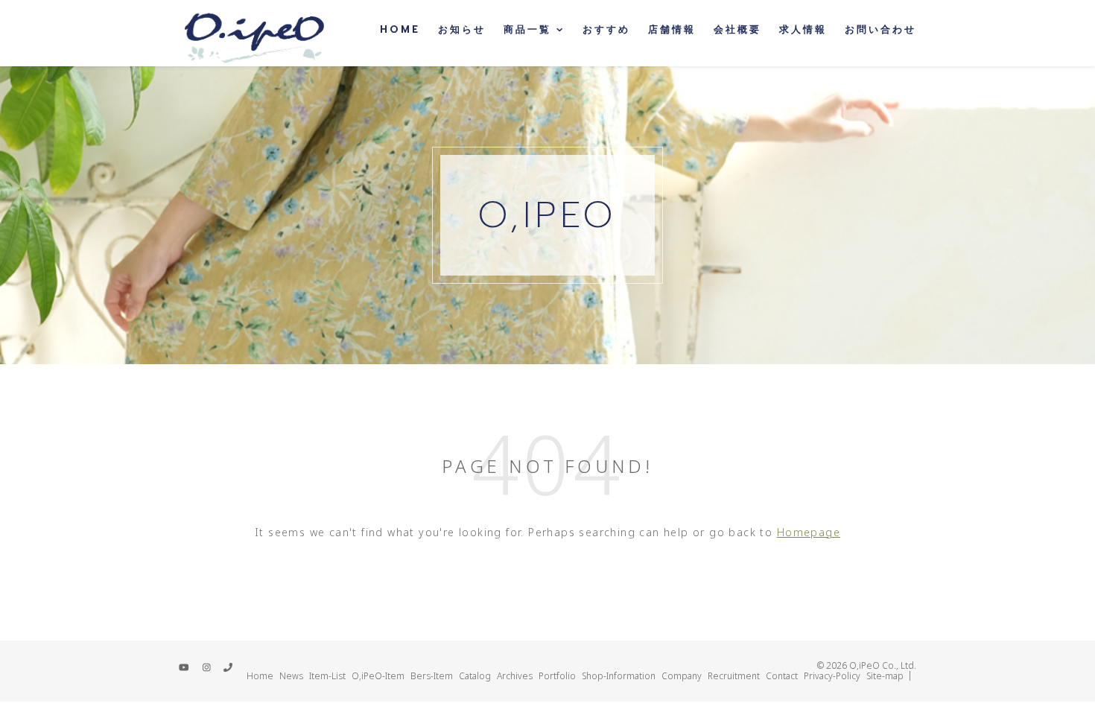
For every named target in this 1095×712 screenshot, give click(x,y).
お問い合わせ (880, 29)
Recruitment (734, 676)
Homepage (808, 532)
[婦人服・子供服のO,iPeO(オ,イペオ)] (253, 33)
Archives (515, 676)
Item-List (327, 676)
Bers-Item (431, 676)
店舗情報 (672, 29)
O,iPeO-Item (378, 676)
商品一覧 (527, 29)
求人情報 (803, 29)
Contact (782, 676)
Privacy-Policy (832, 676)
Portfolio (557, 676)
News (291, 676)
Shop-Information (619, 676)
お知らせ (462, 29)
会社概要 (737, 29)
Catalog (475, 676)
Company (681, 676)
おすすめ (606, 29)
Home (400, 29)
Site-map (885, 676)
